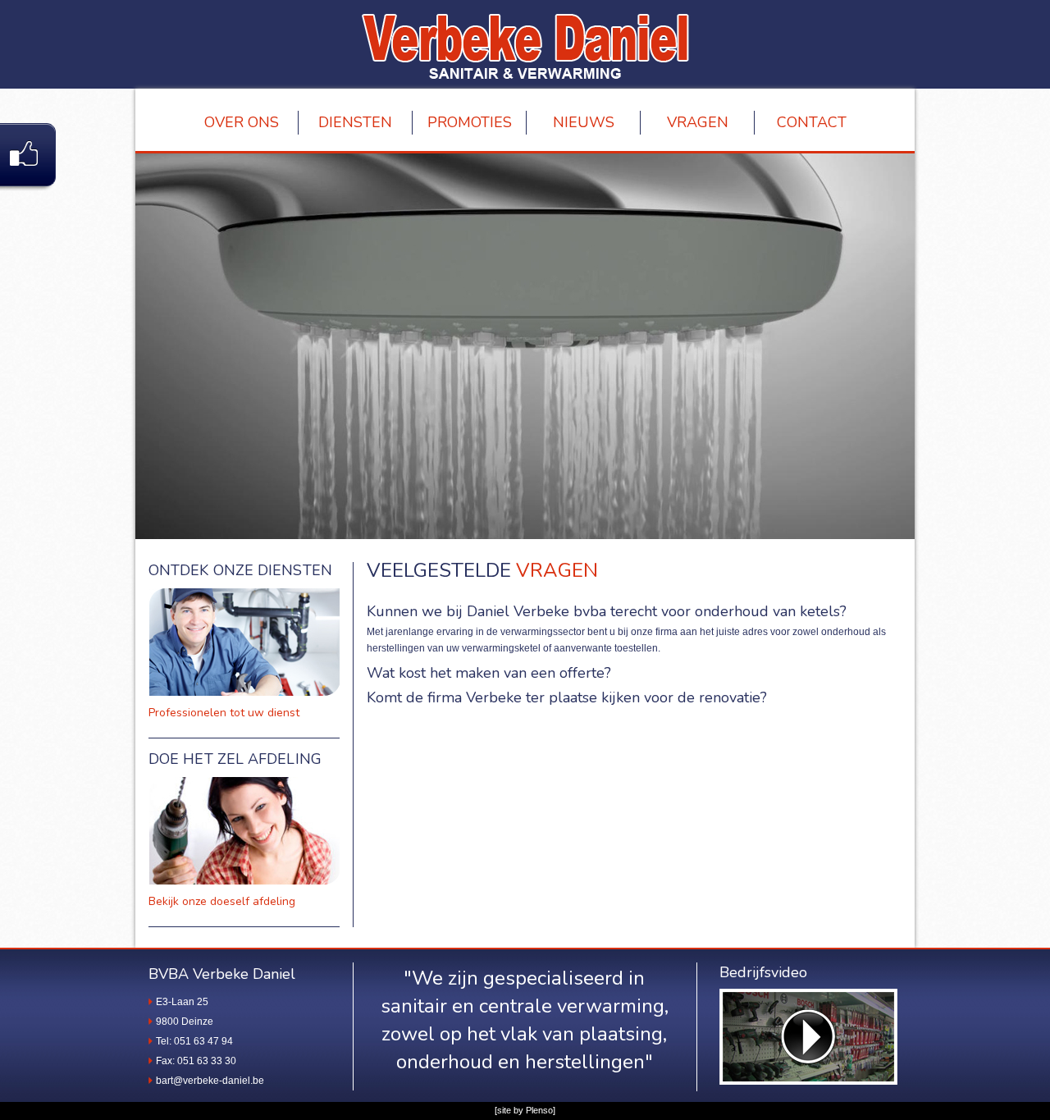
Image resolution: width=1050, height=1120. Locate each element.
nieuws (583, 122)
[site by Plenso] (525, 1110)
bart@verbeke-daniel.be (210, 1080)
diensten (355, 122)
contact (812, 122)
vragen (697, 122)
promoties (469, 122)
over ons (241, 122)
